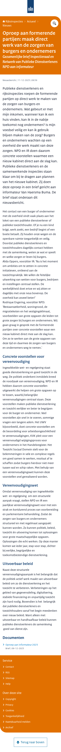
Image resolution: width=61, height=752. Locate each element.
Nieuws (7, 25)
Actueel (31, 21)
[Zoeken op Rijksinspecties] (54, 23)
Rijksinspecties (14, 21)
